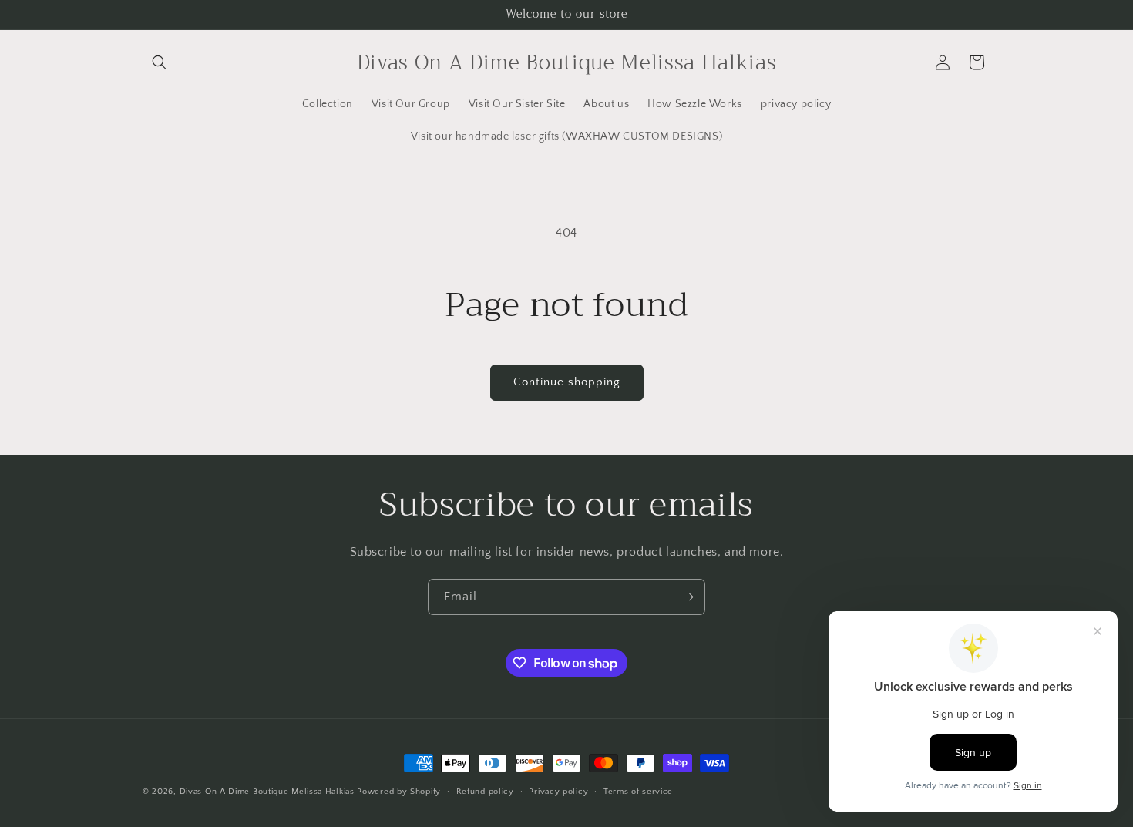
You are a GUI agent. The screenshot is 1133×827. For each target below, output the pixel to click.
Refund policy (485, 791)
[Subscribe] (687, 597)
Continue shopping (566, 381)
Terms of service (638, 791)
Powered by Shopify (399, 791)
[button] (160, 62)
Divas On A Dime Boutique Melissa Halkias (267, 791)
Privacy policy (558, 791)
